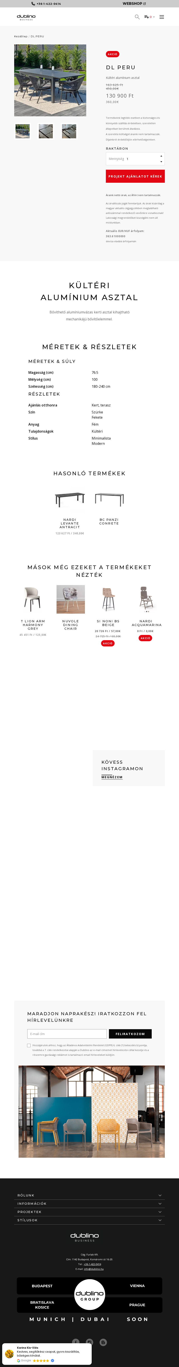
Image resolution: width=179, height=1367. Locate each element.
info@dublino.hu (94, 1269)
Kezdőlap (21, 36)
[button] (91, 1343)
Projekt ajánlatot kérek (135, 176)
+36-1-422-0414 (92, 1264)
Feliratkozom (130, 1034)
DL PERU (37, 36)
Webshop (132, 4)
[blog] (103, 1342)
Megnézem (112, 777)
